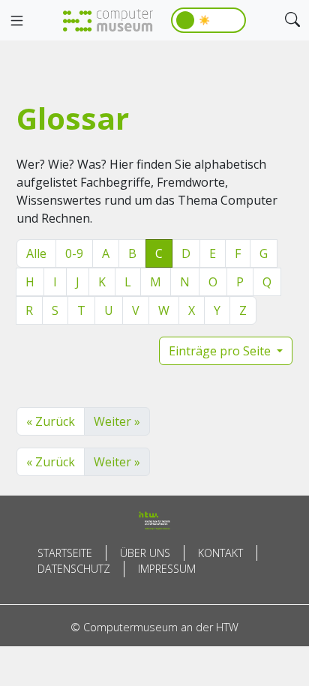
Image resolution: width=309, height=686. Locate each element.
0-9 (74, 253)
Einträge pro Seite (221, 351)
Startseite (65, 553)
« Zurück (50, 421)
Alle (36, 253)
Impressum (167, 569)
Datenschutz (74, 569)
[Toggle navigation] (17, 21)
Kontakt (220, 553)
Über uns (145, 553)
